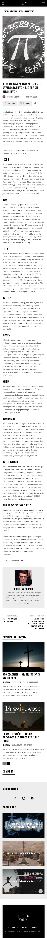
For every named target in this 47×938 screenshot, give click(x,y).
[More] (35, 103)
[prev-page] (4, 763)
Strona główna (10, 11)
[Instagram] (23, 798)
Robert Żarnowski (14, 97)
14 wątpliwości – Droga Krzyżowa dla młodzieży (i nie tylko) (21, 737)
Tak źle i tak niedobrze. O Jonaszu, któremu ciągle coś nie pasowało (35, 623)
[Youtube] (32, 798)
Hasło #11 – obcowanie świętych (23, 853)
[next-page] (8, 763)
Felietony (29, 11)
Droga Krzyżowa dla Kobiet (23, 881)
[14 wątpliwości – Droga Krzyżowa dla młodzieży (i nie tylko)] (23, 716)
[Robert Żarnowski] (5, 96)
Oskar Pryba (17, 745)
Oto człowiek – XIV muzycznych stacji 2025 (21, 676)
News (21, 11)
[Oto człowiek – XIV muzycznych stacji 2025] (23, 657)
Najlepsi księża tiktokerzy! (10, 619)
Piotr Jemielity (18, 682)
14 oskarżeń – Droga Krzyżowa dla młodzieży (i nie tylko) (23, 825)
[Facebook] (15, 798)
